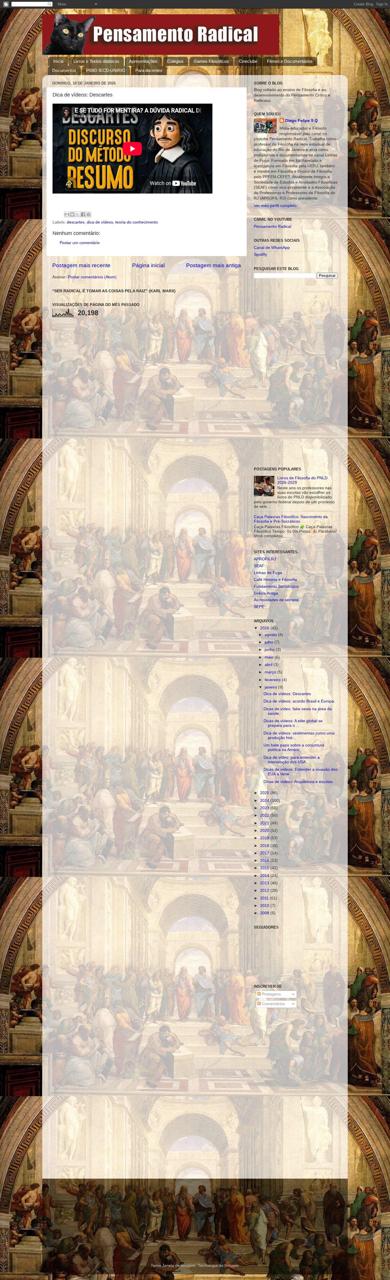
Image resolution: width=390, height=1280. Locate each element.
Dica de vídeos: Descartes (287, 694)
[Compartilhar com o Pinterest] (88, 214)
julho (269, 642)
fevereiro (273, 680)
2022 (265, 815)
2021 (265, 823)
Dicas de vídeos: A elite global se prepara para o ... (293, 723)
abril (269, 665)
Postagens (271, 994)
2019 (265, 838)
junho (270, 649)
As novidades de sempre (276, 600)
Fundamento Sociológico (276, 586)
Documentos (64, 70)
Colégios (175, 61)
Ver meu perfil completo (275, 206)
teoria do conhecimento (136, 222)
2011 (265, 898)
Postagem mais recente (81, 265)
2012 (265, 890)
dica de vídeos (100, 222)
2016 (265, 860)
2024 (265, 800)
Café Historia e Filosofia (275, 579)
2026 (265, 628)
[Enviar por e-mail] (67, 214)
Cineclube (248, 61)
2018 (265, 846)
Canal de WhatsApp (272, 247)
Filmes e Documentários (290, 61)
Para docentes (148, 70)
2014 (265, 876)
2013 (265, 883)
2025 (265, 793)
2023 (265, 808)
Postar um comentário (80, 243)
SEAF (259, 566)
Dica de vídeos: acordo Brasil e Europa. (299, 701)
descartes (76, 222)
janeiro (271, 687)
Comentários (273, 1004)
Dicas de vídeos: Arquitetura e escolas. (299, 782)
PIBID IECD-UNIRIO (105, 70)
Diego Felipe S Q (301, 120)
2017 (265, 853)
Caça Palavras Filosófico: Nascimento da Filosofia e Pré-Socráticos (291, 519)
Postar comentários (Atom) (92, 277)
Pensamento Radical (272, 226)
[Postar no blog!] (72, 214)
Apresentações (143, 61)
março (271, 672)
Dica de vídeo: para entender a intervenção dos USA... (292, 759)
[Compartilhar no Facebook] (83, 214)
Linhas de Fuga (268, 573)
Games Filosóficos (211, 61)
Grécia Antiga (266, 593)
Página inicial (148, 265)
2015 (265, 868)
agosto (271, 635)
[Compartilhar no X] (78, 214)
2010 (265, 905)
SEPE (259, 607)
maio (270, 657)
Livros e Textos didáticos (96, 61)
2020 (265, 830)
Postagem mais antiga (213, 265)
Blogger (231, 1265)
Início (58, 61)
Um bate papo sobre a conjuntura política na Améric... (294, 747)
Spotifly (260, 254)
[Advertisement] (296, 372)
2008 (265, 913)
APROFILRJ (265, 559)
